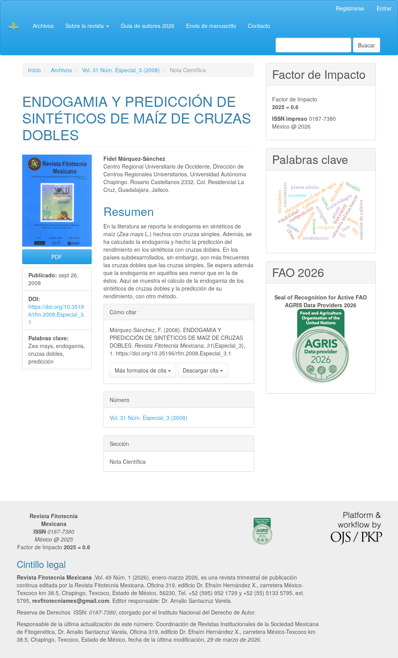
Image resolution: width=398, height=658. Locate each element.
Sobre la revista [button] (85, 26)
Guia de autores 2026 (148, 26)
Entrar (384, 8)
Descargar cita (201, 370)
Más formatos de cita (141, 370)
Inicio (34, 70)
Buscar (366, 45)
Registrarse (350, 8)
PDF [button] (56, 257)
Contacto (259, 26)
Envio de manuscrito (211, 26)
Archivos (43, 26)
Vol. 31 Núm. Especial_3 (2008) (121, 70)
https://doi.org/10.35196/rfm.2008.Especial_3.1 (56, 314)
